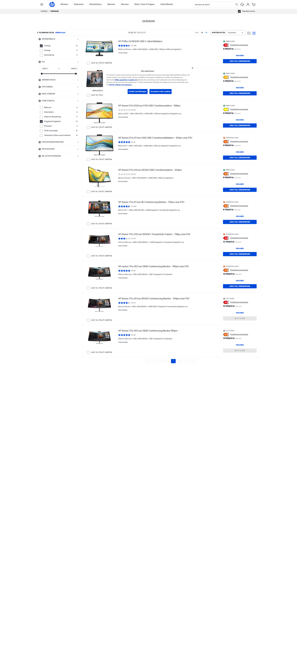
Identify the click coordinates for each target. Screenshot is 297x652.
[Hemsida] (52, 4)
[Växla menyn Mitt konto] (248, 4)
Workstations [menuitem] (95, 4)
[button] (59, 39)
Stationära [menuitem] (79, 4)
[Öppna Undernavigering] (42, 4)
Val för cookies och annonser (120, 85)
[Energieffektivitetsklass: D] (226, 109)
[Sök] (236, 4)
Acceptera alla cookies (160, 91)
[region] (149, 81)
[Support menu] (242, 4)
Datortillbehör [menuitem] (166, 4)
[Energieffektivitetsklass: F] (226, 141)
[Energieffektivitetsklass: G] (226, 45)
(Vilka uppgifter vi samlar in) (126, 80)
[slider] (42, 74)
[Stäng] (192, 68)
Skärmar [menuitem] (111, 4)
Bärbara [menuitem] (64, 4)
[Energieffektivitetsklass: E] (226, 77)
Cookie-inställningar (137, 91)
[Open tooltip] (40, 39)
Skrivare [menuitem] (125, 4)
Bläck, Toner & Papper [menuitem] (144, 4)
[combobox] (227, 33)
